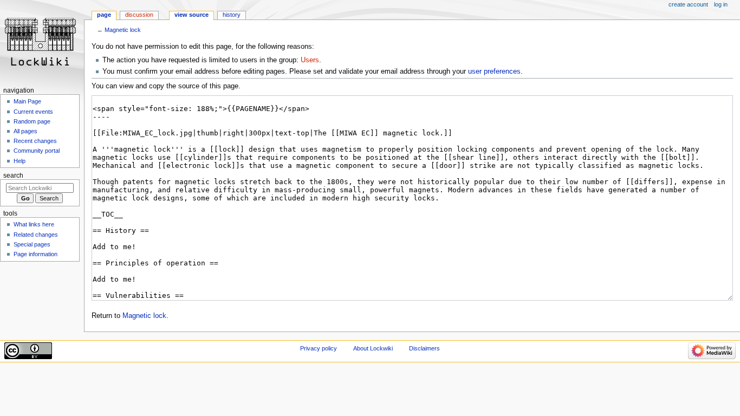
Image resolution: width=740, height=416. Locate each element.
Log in (721, 4)
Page (104, 14)
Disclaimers (424, 348)
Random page (32, 121)
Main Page (27, 101)
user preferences (494, 71)
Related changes (36, 234)
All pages (25, 131)
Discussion (139, 14)
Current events (33, 111)
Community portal (37, 150)
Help (19, 161)
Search (13, 175)
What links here (34, 224)
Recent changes (35, 141)
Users (310, 60)
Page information (35, 254)
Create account (688, 4)
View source (191, 14)
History (232, 14)
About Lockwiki (373, 348)
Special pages (32, 244)
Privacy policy (318, 348)
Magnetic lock (123, 30)
